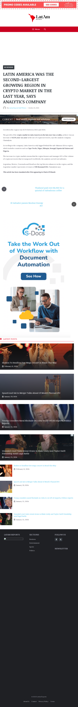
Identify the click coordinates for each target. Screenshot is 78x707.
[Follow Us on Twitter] (60, 539)
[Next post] (74, 204)
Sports (31, 547)
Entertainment (34, 543)
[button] (45, 29)
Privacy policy (43, 701)
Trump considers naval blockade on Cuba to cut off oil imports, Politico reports (36, 422)
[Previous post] (4, 189)
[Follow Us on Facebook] (56, 539)
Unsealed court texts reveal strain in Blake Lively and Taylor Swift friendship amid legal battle (33, 452)
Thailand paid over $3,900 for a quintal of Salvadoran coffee (49, 189)
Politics (32, 551)
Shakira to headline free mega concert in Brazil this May (29, 362)
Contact (34, 701)
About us (26, 701)
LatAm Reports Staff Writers (17, 108)
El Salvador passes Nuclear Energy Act (27, 204)
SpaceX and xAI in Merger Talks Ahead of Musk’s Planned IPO (31, 393)
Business (8, 67)
